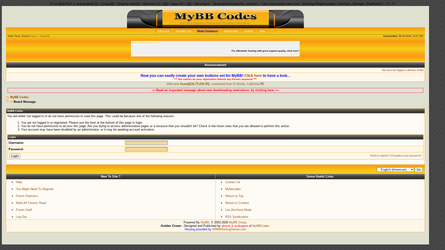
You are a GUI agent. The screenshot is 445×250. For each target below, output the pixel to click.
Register (44, 36)
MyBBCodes (260, 226)
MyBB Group (237, 222)
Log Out (21, 217)
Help (19, 182)
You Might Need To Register (35, 189)
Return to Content (237, 203)
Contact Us (232, 182)
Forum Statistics (27, 196)
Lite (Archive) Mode (238, 210)
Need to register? (380, 155)
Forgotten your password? (407, 155)
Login (33, 36)
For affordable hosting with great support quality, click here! (266, 51)
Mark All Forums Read (31, 203)
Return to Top (234, 196)
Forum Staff (24, 210)
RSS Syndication (236, 217)
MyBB (205, 222)
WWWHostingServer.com (229, 229)
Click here (253, 76)
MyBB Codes (19, 97)
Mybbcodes (233, 189)
